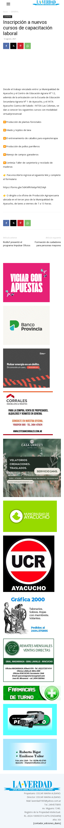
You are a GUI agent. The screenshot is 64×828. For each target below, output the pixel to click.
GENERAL (15, 11)
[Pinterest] (20, 46)
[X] (13, 46)
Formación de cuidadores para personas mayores (48, 244)
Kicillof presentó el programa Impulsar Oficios (16, 244)
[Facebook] (6, 46)
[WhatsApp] (28, 46)
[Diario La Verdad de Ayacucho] (46, 2)
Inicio (5, 11)
